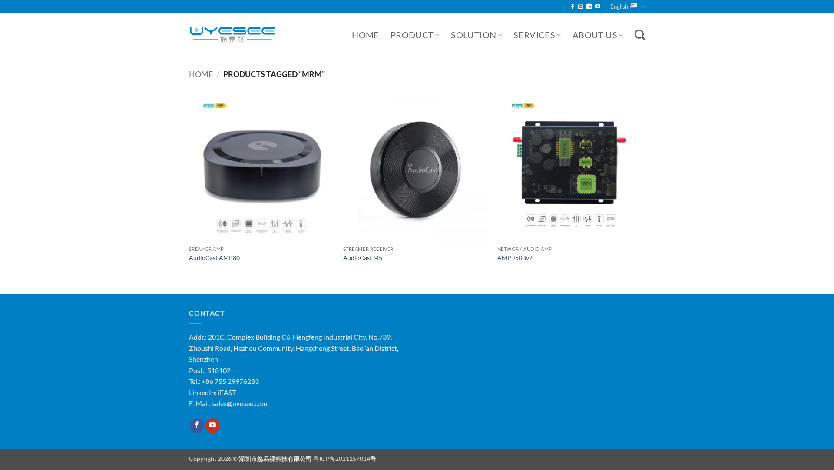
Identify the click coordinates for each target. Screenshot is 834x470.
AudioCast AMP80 (214, 257)
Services (534, 35)
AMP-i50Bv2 (515, 257)
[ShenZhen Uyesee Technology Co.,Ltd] (232, 35)
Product (412, 35)
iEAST (227, 392)
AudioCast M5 (362, 257)
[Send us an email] (580, 7)
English (619, 6)
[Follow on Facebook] (572, 7)
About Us (595, 35)
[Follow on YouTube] (597, 7)
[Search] (640, 35)
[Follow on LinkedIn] (589, 7)
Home (365, 35)
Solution (473, 35)
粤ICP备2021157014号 (344, 458)
